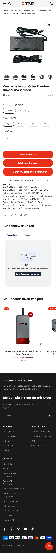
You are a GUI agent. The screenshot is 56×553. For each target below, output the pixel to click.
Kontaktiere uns (38, 445)
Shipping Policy (10, 510)
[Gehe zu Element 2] (15, 77)
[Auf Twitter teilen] (16, 215)
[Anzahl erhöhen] (18, 144)
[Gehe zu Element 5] (41, 77)
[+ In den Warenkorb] (40, 344)
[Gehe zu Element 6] (50, 77)
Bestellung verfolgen (41, 436)
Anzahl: (6, 138)
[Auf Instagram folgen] (11, 529)
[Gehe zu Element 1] (6, 77)
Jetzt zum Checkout (28, 163)
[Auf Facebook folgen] (4, 529)
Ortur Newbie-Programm (9, 495)
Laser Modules (9, 436)
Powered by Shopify (23, 545)
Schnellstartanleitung (41, 431)
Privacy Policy (9, 515)
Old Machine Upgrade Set (22, 11)
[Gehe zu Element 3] (24, 77)
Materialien (8, 445)
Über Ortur (8, 464)
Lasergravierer (9, 431)
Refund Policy (9, 506)
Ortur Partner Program (14, 489)
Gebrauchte (8, 450)
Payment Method (11, 520)
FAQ (33, 441)
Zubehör (7, 441)
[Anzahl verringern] (6, 144)
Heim (5, 11)
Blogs (5, 468)
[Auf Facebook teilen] (12, 215)
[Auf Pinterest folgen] (18, 529)
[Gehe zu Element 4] (32, 77)
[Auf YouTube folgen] (25, 529)
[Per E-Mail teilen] (25, 215)
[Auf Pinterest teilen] (21, 215)
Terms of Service (10, 501)
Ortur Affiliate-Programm (10, 482)
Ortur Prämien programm (10, 475)
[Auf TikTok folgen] (32, 529)
